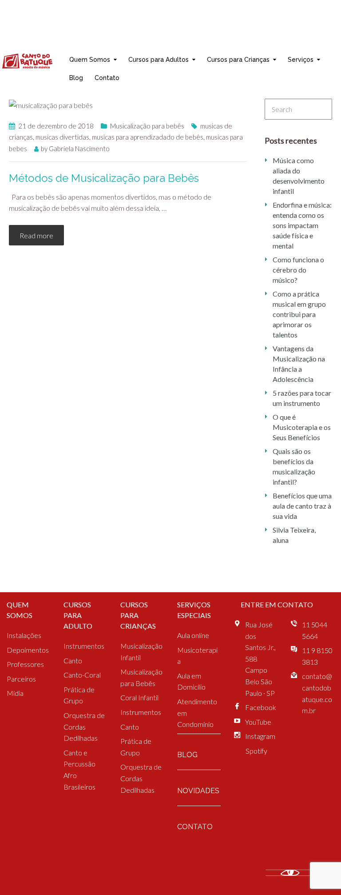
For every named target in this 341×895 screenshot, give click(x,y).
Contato (107, 77)
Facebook (260, 707)
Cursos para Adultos (158, 59)
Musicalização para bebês (147, 126)
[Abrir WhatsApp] (318, 872)
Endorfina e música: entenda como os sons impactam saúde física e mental (302, 225)
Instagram (260, 736)
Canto (72, 660)
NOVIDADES (198, 791)
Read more (36, 235)
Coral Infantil (139, 697)
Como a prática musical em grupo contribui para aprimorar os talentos (299, 314)
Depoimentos (28, 650)
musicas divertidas (62, 137)
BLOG (187, 755)
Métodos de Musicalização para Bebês (104, 178)
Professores (25, 664)
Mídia (15, 693)
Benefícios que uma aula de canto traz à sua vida (302, 505)
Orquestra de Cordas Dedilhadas (84, 726)
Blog (76, 77)
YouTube (258, 722)
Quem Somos (89, 59)
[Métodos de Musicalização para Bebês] (51, 104)
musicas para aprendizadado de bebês (147, 137)
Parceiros (21, 678)
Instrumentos (83, 646)
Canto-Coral (82, 674)
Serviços (300, 59)
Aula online (193, 635)
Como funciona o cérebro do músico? (298, 269)
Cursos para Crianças (238, 59)
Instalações (24, 635)
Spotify (256, 751)
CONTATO (195, 827)
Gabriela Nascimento (79, 148)
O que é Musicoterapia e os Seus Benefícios (302, 427)
